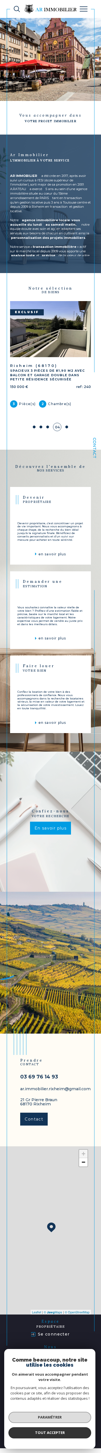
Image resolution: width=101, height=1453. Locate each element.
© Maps (53, 1312)
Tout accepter (50, 1432)
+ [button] (83, 1153)
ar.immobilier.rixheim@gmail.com (55, 1088)
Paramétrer (50, 1417)
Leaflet (36, 1312)
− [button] (83, 1162)
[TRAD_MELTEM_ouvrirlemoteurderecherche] (16, 9)
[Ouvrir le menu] (83, 9)
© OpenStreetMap (77, 1312)
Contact (94, 448)
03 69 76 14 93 (39, 1077)
